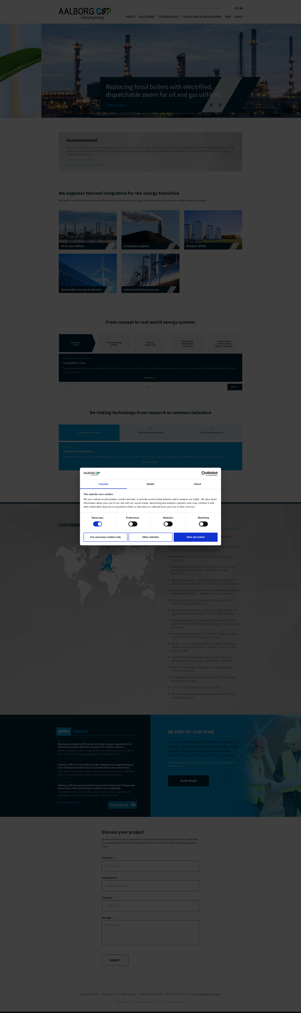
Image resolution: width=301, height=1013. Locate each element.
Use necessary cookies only (105, 537)
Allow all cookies (195, 537)
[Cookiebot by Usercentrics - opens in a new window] (204, 473)
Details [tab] (150, 484)
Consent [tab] (103, 484)
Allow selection (150, 537)
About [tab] (197, 484)
